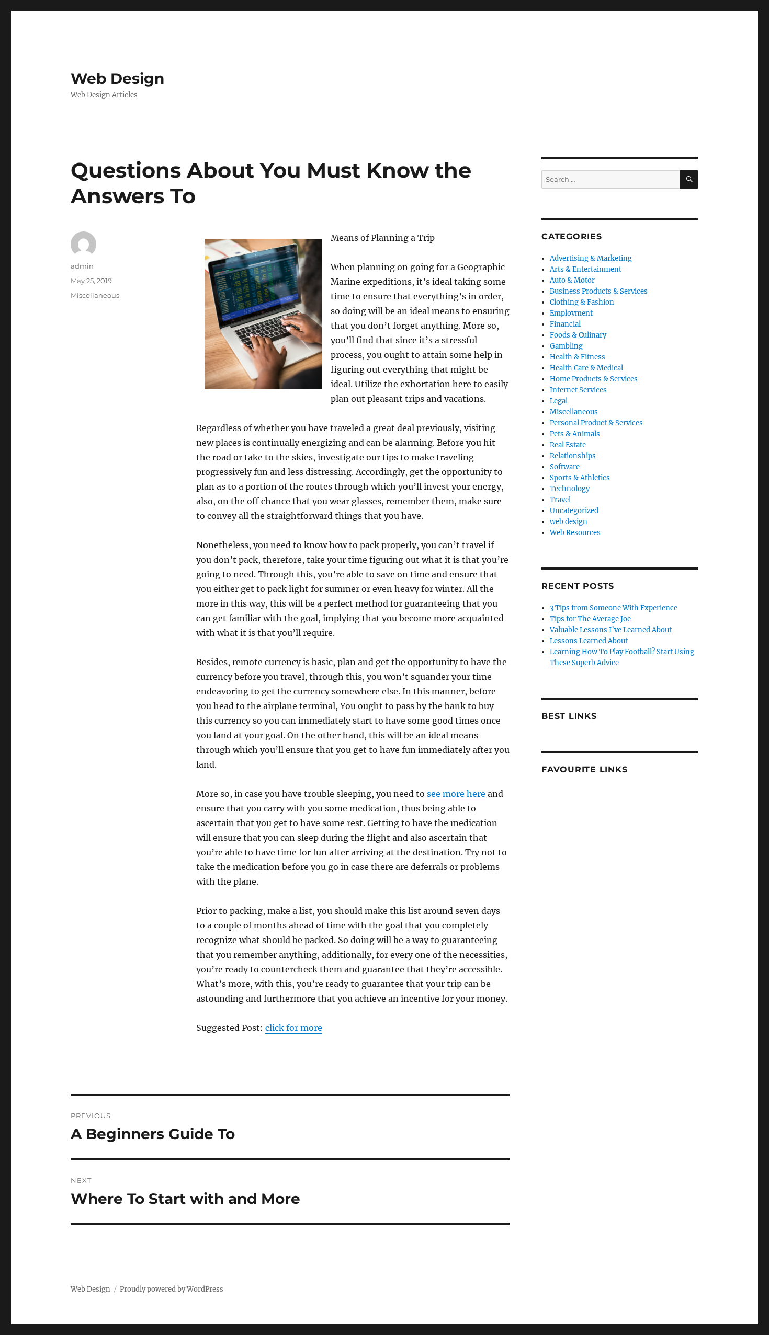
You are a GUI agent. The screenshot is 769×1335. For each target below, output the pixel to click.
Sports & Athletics (580, 477)
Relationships (573, 455)
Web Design (117, 78)
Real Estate (568, 444)
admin (82, 266)
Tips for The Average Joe (590, 618)
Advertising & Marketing (591, 258)
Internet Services (578, 390)
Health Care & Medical (586, 368)
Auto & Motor (572, 280)
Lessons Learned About (589, 640)
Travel (560, 499)
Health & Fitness (577, 357)
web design (568, 521)
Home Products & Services (594, 379)
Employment (571, 313)
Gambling (566, 346)
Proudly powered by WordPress (171, 1289)
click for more (293, 1028)
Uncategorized (574, 510)
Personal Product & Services (596, 423)
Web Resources (575, 532)
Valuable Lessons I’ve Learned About (611, 629)
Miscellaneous (95, 295)
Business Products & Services (599, 291)
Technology (570, 488)
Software (565, 466)
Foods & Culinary (578, 335)
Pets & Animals (575, 433)
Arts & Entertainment (585, 269)
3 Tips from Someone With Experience (613, 607)
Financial (565, 324)
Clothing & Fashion (582, 302)
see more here (456, 793)
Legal (559, 401)
